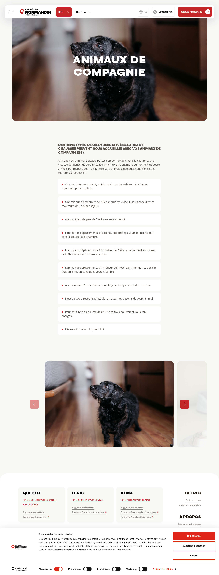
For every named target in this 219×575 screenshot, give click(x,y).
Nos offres (81, 12)
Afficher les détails (163, 569)
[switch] (87, 569)
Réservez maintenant (191, 11)
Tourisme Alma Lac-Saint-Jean (136, 517)
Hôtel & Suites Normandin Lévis (87, 499)
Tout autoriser (194, 536)
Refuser (194, 555)
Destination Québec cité (35, 517)
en (146, 11)
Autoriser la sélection (194, 545)
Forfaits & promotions (190, 505)
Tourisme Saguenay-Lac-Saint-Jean (138, 512)
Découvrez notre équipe (189, 524)
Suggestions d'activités (132, 507)
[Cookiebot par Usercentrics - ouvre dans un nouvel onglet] (19, 569)
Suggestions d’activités (34, 512)
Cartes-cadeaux (193, 500)
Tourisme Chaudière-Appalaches (88, 512)
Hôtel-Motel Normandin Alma (135, 499)
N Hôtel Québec (30, 504)
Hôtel (60, 12)
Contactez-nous (166, 11)
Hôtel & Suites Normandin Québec (39, 499)
